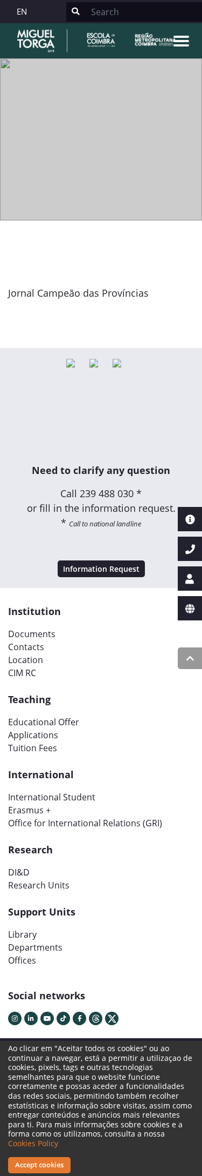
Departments (35, 947)
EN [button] (22, 11)
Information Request (101, 569)
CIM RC (22, 673)
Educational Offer (43, 722)
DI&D (19, 872)
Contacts (26, 647)
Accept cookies (39, 1165)
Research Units (38, 885)
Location (25, 660)
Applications (33, 735)
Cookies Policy (33, 1143)
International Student (51, 797)
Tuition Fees (32, 748)
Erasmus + (29, 810)
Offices (22, 960)
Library (22, 934)
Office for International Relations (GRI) (85, 823)
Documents (31, 634)
